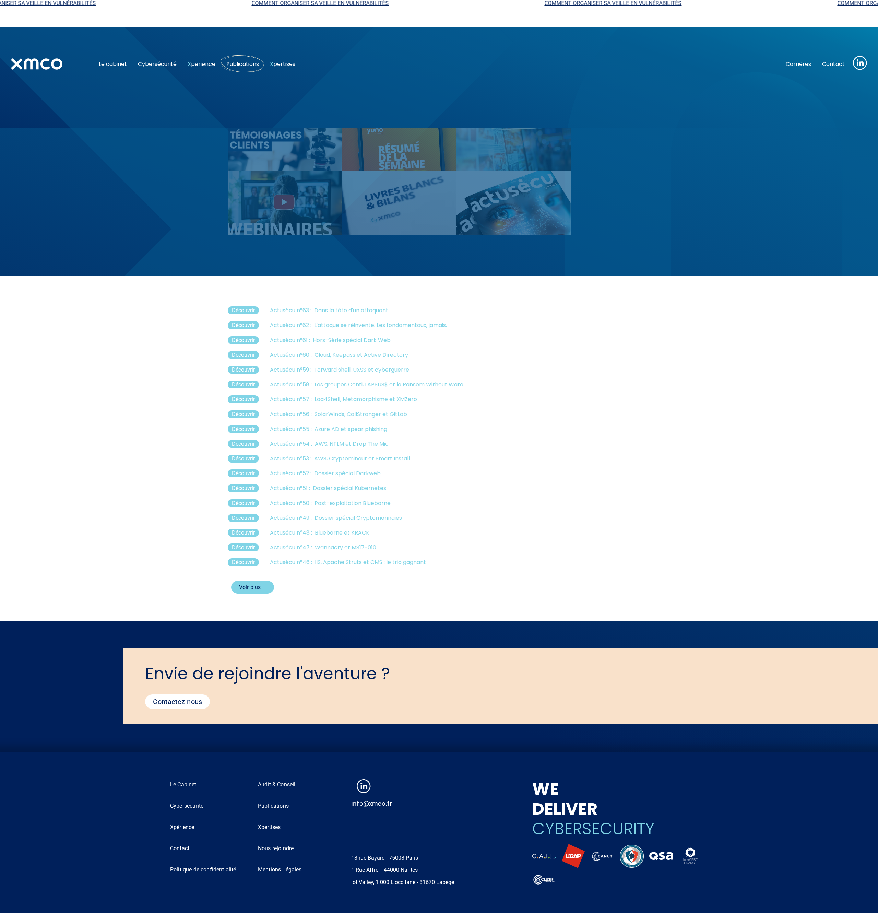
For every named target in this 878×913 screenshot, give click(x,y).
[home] (49, 64)
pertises (282, 64)
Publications (242, 64)
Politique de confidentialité (203, 869)
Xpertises (269, 827)
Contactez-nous (177, 702)
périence (201, 64)
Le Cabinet (183, 784)
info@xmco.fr (371, 803)
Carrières (798, 64)
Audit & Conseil (276, 784)
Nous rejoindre (276, 848)
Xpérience (182, 827)
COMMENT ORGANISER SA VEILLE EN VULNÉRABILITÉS (260, 3)
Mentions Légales (280, 869)
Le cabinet (113, 64)
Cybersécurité (157, 64)
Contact (833, 64)
